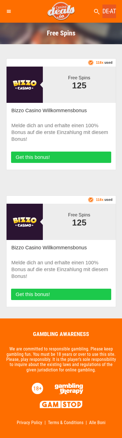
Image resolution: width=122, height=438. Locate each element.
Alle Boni (97, 422)
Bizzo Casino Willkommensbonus (49, 110)
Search (96, 11)
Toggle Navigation (8, 11)
